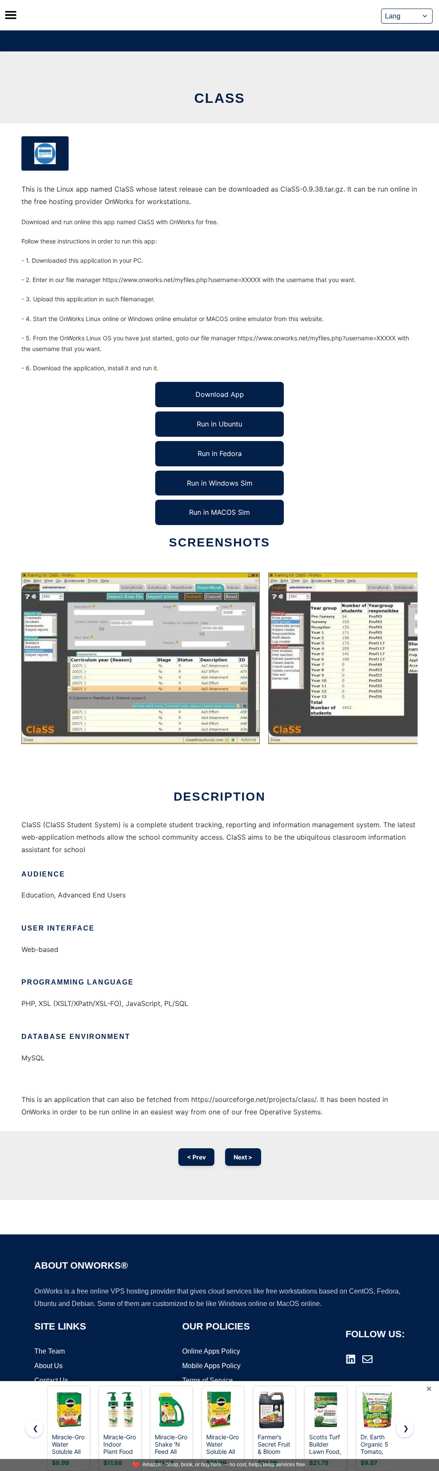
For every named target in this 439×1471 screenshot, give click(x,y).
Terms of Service (207, 1380)
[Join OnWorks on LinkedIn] (351, 1359)
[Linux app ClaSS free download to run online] (45, 153)
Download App (219, 394)
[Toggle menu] (10, 15)
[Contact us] (367, 1359)
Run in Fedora (220, 453)
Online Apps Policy (211, 1351)
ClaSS (219, 98)
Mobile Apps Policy (211, 1365)
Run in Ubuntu (219, 424)
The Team (49, 1351)
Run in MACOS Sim (219, 512)
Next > (243, 1157)
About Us (48, 1365)
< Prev (196, 1157)
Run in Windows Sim (220, 483)
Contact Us (51, 1380)
